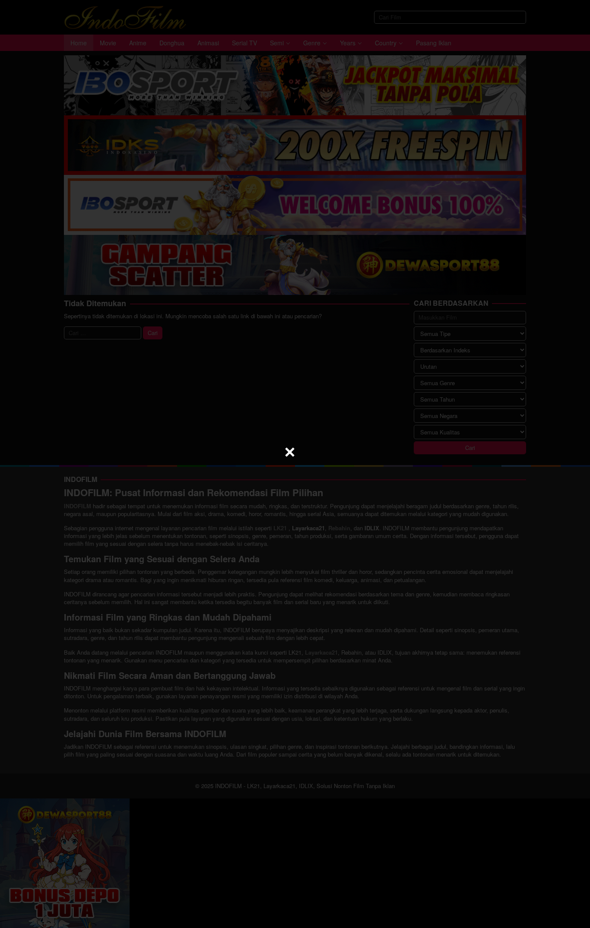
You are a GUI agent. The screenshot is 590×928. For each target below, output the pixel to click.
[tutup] (290, 452)
